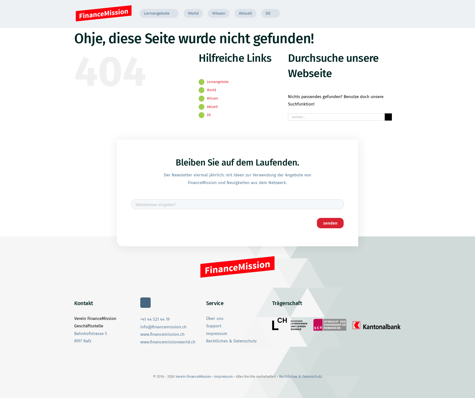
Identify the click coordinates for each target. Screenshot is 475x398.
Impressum (216, 333)
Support (213, 326)
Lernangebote (218, 82)
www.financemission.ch (162, 334)
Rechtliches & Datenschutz (231, 341)
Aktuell (212, 107)
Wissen (212, 98)
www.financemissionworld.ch (167, 342)
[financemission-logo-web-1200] (103, 5)
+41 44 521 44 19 (155, 319)
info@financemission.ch (163, 327)
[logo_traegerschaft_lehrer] (289, 319)
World (211, 90)
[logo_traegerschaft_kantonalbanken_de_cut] (377, 321)
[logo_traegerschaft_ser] (329, 319)
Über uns (214, 318)
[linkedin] (145, 302)
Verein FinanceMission (193, 376)
